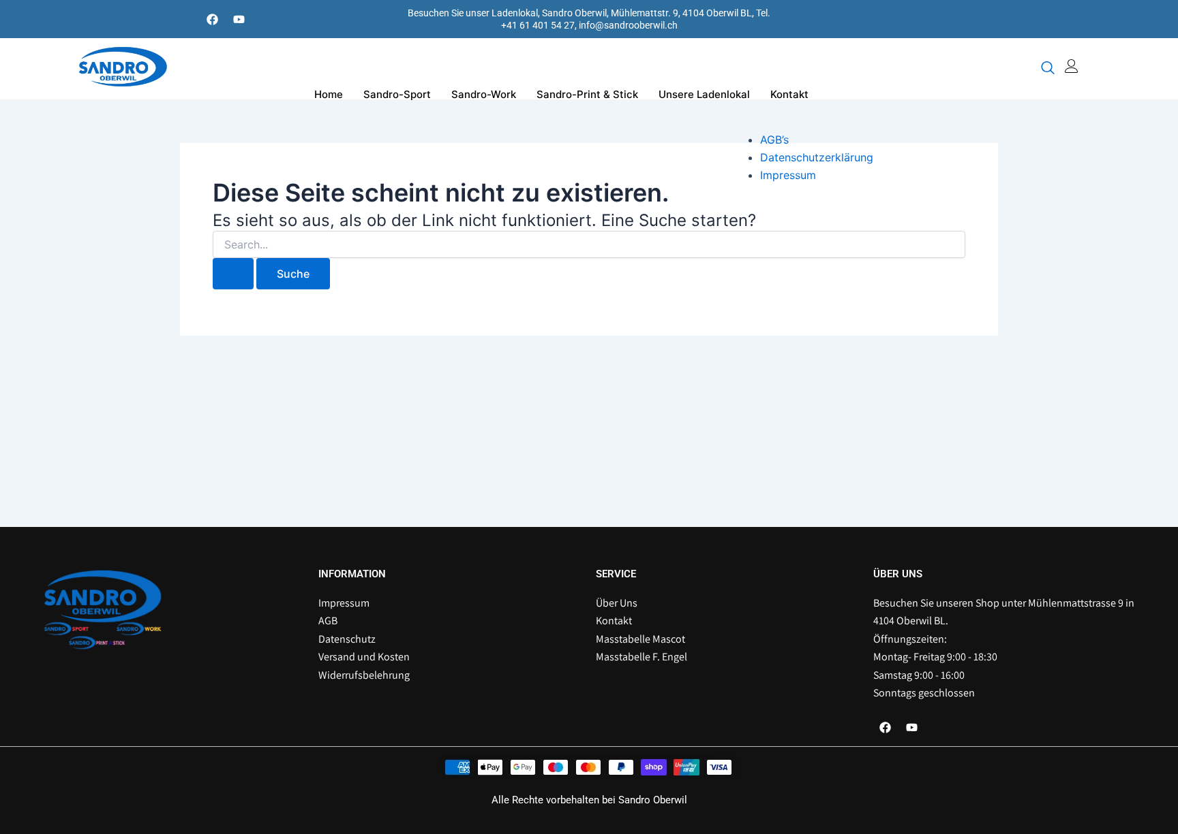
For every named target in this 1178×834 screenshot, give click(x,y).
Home (328, 94)
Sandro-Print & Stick (587, 94)
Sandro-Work (483, 94)
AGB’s (774, 139)
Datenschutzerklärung (816, 157)
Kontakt (789, 94)
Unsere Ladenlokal (704, 94)
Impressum (788, 175)
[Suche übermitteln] (233, 273)
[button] (1047, 68)
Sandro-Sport (397, 94)
